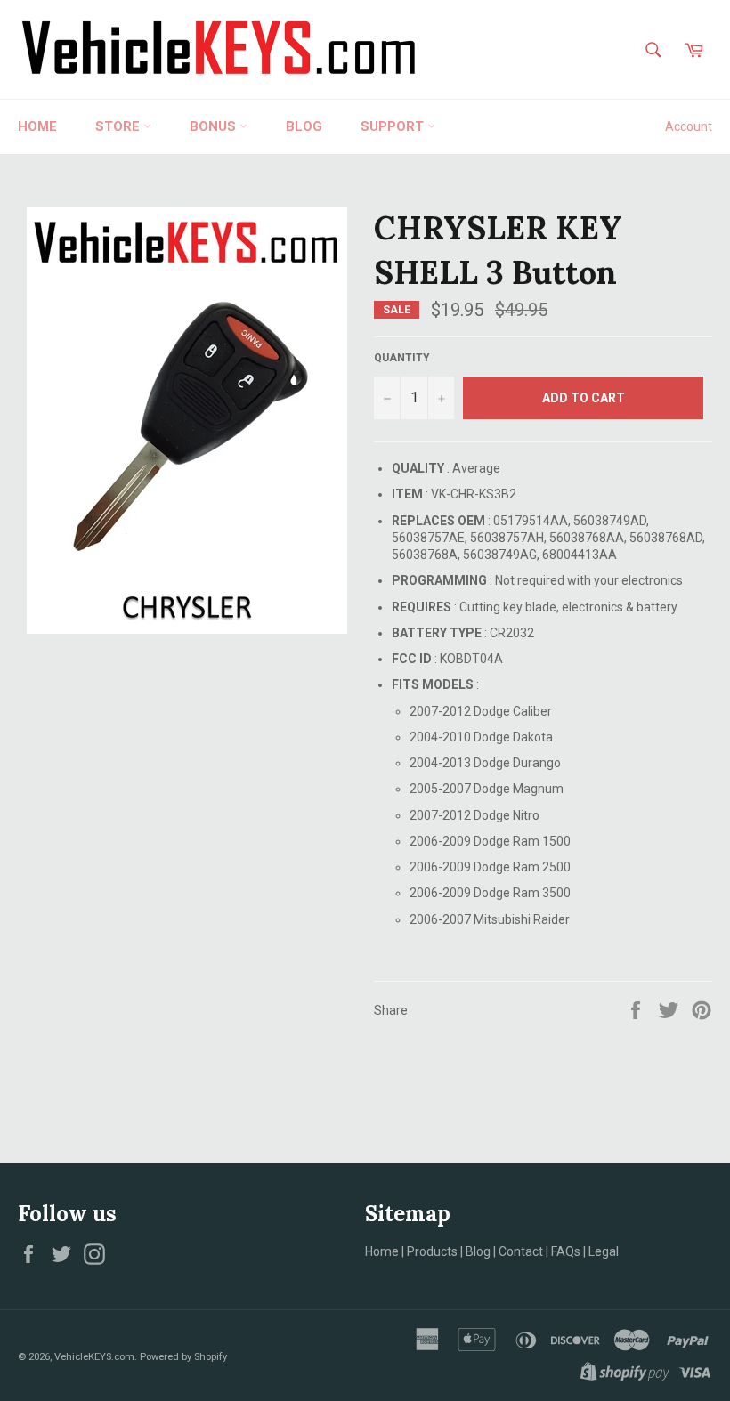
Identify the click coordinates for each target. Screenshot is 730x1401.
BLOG (304, 126)
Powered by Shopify (183, 1357)
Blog (478, 1251)
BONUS (214, 126)
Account (688, 126)
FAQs (565, 1251)
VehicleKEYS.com (94, 1357)
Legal (603, 1251)
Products (432, 1251)
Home (37, 126)
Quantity (402, 358)
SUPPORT (394, 126)
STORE (119, 126)
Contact (521, 1251)
